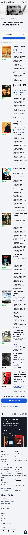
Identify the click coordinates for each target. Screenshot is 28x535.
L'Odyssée (4, 459)
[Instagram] (17, 414)
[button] (26, 2)
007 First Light (5, 469)
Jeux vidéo (5, 465)
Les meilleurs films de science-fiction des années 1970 (19, 71)
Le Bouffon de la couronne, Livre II (19, 472)
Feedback (17, 406)
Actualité (3, 461)
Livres (17, 465)
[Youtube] (26, 414)
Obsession (4, 456)
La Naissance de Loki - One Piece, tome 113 (7, 487)
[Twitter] (12, 414)
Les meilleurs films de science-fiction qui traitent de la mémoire (19, 194)
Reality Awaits (18, 488)
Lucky (16, 458)
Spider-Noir (18, 456)
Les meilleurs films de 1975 (19, 99)
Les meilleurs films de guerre (20, 249)
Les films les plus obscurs (19, 101)
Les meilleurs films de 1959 (19, 391)
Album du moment (19, 490)
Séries (17, 451)
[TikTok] (20, 414)
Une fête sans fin (5, 485)
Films (9, 18)
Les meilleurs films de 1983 (19, 269)
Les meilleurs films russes (19, 56)
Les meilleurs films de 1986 (20, 308)
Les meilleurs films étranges (20, 68)
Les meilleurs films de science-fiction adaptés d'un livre (19, 201)
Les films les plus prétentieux (20, 324)
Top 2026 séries (19, 454)
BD (2, 480)
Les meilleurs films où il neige (20, 160)
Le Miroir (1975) (20, 85)
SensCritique (4, 18)
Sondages (13, 18)
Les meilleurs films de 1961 (19, 347)
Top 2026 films (5, 454)
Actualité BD (4, 491)
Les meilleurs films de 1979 (20, 73)
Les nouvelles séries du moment (21, 461)
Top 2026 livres (19, 467)
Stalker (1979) (19, 46)
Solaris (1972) (20, 168)
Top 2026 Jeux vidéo (6, 467)
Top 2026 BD (4, 482)
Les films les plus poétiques (20, 118)
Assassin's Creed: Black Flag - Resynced (7, 472)
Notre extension (5, 503)
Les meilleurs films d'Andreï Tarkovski (9, 19)
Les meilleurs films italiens (19, 285)
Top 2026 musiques (20, 483)
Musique (18, 480)
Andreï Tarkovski (22, 29)
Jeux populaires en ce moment (7, 476)
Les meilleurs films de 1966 (20, 145)
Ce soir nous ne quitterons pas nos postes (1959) (19, 374)
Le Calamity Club (19, 469)
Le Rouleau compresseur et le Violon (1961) (19, 332)
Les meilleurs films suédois (19, 309)
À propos (3, 498)
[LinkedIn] (23, 414)
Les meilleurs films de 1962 (19, 231)
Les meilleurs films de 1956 (19, 369)
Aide (2, 506)
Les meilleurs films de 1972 (19, 184)
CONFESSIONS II (19, 485)
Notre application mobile (7, 501)
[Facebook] (15, 414)
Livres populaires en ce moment (21, 476)
